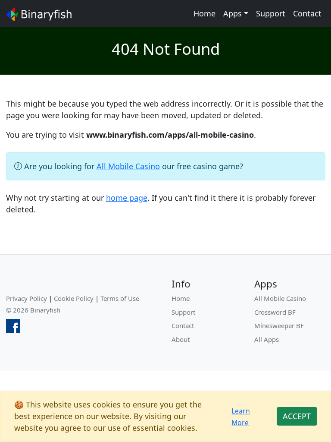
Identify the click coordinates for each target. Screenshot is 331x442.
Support (270, 13)
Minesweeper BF (279, 325)
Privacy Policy (26, 298)
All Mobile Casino (128, 166)
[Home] (39, 14)
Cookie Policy (74, 298)
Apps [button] (232, 13)
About (181, 339)
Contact (307, 13)
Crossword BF (275, 312)
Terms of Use (119, 298)
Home (204, 13)
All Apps (266, 339)
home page (126, 198)
